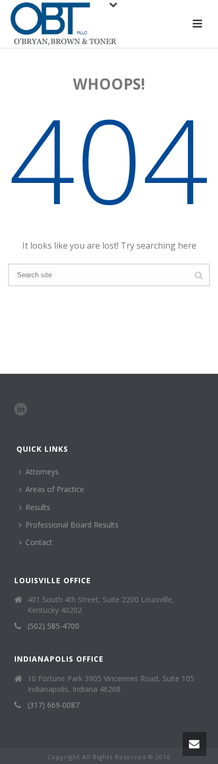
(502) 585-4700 (53, 626)
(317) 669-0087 (53, 705)
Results (37, 507)
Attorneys (42, 472)
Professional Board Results (72, 525)
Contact (38, 542)
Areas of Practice (54, 489)
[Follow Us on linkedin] (20, 410)
